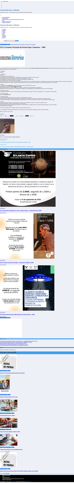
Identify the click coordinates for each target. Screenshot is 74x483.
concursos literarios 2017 (14, 44)
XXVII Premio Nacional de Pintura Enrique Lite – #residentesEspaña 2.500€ (14, 345)
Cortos (3, 33)
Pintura (3, 31)
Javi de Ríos (22, 44)
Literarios (4, 29)
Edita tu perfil (15, 136)
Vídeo (3, 34)
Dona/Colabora (5, 18)
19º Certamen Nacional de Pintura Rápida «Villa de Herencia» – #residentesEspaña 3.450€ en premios (18, 341)
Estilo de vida (2, 413)
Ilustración (4, 35)
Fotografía (4, 30)
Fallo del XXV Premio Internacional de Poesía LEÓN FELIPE (12, 372)
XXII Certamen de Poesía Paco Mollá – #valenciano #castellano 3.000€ (17, 262)
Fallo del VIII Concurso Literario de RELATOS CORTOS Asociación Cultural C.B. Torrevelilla (19, 471)
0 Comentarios (32, 44)
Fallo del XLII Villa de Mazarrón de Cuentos (9, 396)
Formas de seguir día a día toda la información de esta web (13, 19)
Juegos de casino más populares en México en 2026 (10, 431)
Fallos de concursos (3, 370)
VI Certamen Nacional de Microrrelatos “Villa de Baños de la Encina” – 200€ (15, 142)
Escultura (4, 36)
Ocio (10, 429)
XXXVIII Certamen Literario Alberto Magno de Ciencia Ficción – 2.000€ (17, 314)
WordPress (13, 481)
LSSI (3, 20)
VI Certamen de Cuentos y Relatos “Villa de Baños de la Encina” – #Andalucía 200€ (16, 146)
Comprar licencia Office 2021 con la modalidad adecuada (11, 449)
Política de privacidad (6, 22)
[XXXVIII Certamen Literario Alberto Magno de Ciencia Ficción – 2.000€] (27, 310)
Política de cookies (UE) (6, 21)
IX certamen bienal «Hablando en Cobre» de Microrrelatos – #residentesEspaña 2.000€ (20, 210)
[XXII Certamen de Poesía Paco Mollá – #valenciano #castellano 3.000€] (27, 258)
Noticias (3, 37)
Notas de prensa (8, 413)
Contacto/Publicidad (6, 17)
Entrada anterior (3, 139)
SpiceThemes (28, 481)
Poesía (9, 44)
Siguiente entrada (3, 144)
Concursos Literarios (4, 44)
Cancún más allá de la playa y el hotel (7, 415)
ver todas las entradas (4, 138)
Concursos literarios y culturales (9, 10)
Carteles (3, 32)
